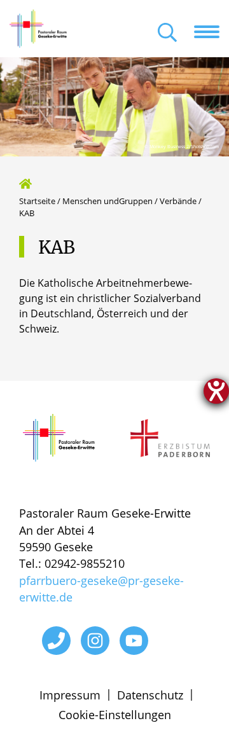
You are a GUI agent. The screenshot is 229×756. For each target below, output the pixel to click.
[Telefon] (56, 640)
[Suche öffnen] (167, 33)
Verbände (178, 201)
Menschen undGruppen (107, 201)
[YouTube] (134, 640)
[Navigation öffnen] (211, 32)
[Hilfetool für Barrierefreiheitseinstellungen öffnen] (216, 391)
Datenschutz (150, 695)
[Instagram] (95, 640)
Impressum (70, 695)
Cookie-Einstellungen (115, 714)
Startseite (37, 201)
